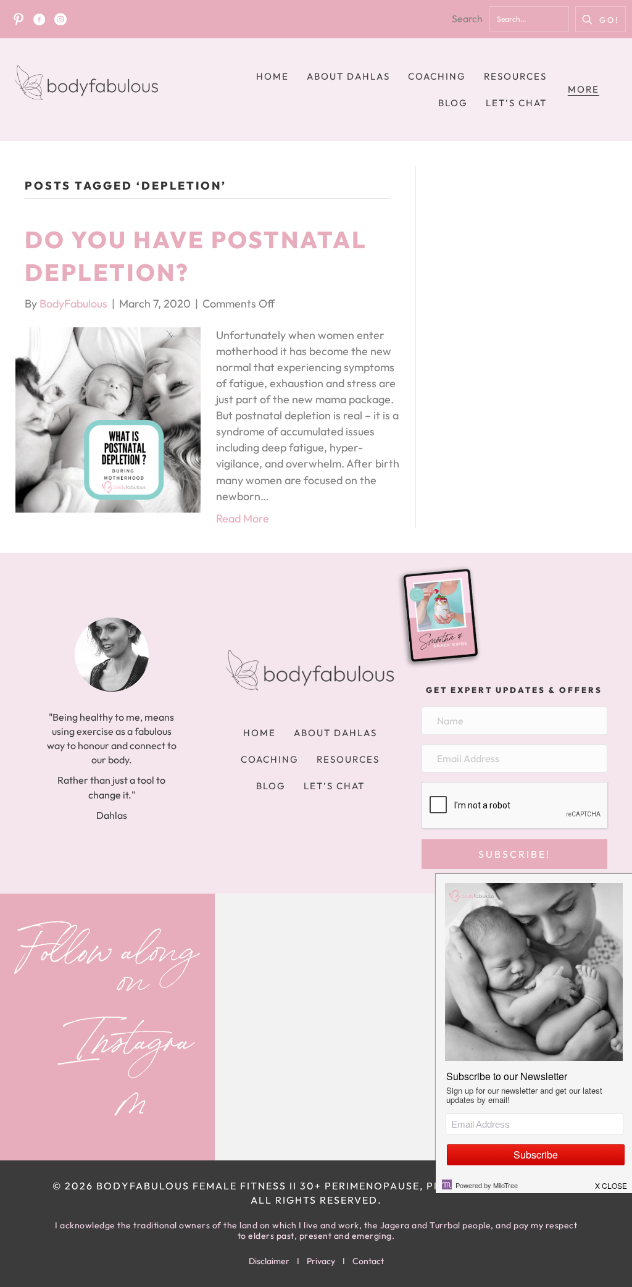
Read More (242, 518)
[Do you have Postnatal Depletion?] (108, 418)
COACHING (437, 76)
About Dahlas (348, 76)
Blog (453, 103)
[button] (600, 19)
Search (467, 18)
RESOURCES (515, 76)
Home (272, 76)
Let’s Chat (516, 103)
